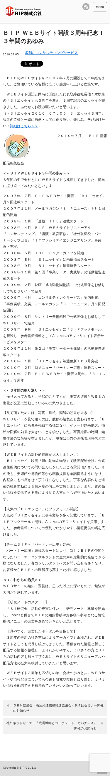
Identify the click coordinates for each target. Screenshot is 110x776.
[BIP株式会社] (25, 11)
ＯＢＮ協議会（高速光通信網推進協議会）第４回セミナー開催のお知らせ (58, 708)
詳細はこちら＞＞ (24, 126)
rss (85, 6)
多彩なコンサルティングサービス (51, 53)
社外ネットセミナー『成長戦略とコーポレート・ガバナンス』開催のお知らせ (51, 725)
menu (100, 7)
